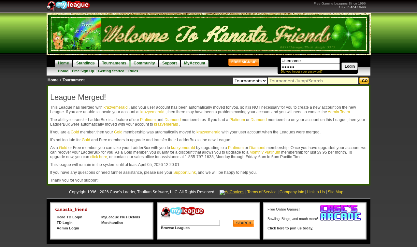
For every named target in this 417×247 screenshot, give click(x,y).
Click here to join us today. (290, 228)
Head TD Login (69, 217)
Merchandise (112, 223)
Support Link (184, 172)
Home (63, 71)
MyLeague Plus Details (120, 217)
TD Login (65, 223)
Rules (133, 71)
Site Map (335, 192)
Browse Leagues (175, 228)
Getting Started (111, 71)
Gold (75, 132)
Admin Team (339, 112)
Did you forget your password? (302, 71)
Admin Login (68, 228)
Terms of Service (262, 192)
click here (98, 157)
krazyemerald (116, 107)
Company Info (292, 192)
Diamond (173, 119)
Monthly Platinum (265, 152)
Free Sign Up (83, 71)
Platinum (148, 119)
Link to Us (316, 192)
